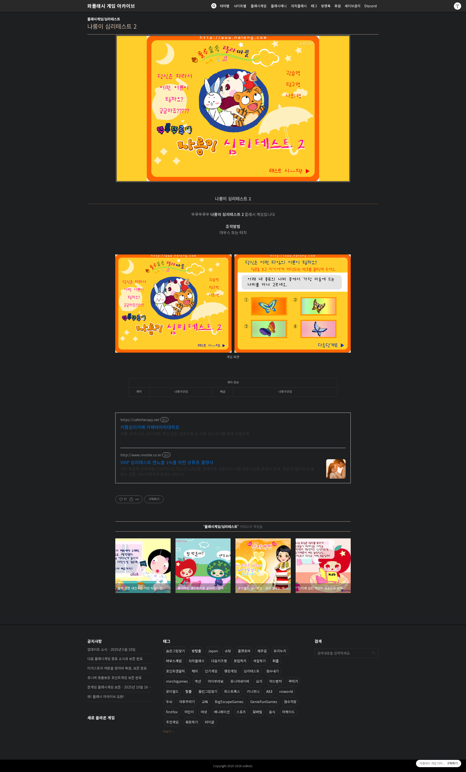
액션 (198, 681)
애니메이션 (222, 711)
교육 (205, 701)
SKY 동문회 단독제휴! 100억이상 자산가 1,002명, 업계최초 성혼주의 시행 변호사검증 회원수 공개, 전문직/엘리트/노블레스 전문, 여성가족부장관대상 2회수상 (217, 471)
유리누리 (280, 650)
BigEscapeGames (229, 701)
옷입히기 (240, 660)
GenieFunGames (263, 701)
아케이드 (288, 711)
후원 (337, 5)
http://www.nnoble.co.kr (140, 455)
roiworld (286, 691)
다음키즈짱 (219, 660)
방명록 (326, 5)
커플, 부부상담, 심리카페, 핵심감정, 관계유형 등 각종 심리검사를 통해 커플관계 (185, 433)
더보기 (167, 731)
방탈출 (196, 650)
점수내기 (272, 671)
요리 (259, 681)
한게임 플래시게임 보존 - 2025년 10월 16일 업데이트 (119, 687)
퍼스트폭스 (232, 691)
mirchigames (177, 681)
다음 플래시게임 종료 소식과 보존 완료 (115, 658)
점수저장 (290, 701)
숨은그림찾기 (175, 650)
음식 (272, 711)
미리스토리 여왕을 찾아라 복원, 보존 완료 (117, 668)
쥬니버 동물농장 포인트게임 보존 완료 (114, 677)
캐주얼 (262, 650)
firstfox (172, 711)
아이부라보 (216, 681)
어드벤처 (275, 681)
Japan (213, 650)
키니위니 (253, 691)
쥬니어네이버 (239, 681)
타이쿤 (209, 722)
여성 (204, 711)
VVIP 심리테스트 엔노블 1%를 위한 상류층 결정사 (166, 462)
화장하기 (191, 722)
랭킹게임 (230, 671)
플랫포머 (244, 650)
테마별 (224, 5)
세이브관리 (352, 5)
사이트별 (240, 5)
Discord (370, 5)
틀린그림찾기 (208, 691)
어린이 (189, 711)
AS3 (269, 691)
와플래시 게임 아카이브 (111, 5)
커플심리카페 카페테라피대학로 (149, 427)
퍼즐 (276, 660)
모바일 (257, 711)
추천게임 (172, 722)
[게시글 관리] (137, 499)
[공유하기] (131, 499)
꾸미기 (293, 681)
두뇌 (169, 701)
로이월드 (172, 691)
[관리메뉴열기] (457, 6)
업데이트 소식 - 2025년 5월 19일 (111, 649)
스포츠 (241, 711)
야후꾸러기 (187, 701)
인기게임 (211, 671)
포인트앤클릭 (175, 671)
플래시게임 (258, 5)
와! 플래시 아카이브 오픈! (105, 696)
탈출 (188, 691)
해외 (195, 671)
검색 (373, 653)
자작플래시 (299, 5)
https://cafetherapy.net (139, 420)
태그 (314, 5)
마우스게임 (174, 660)
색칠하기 (259, 660)
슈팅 (228, 650)
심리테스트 (251, 671)
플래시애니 (279, 5)
